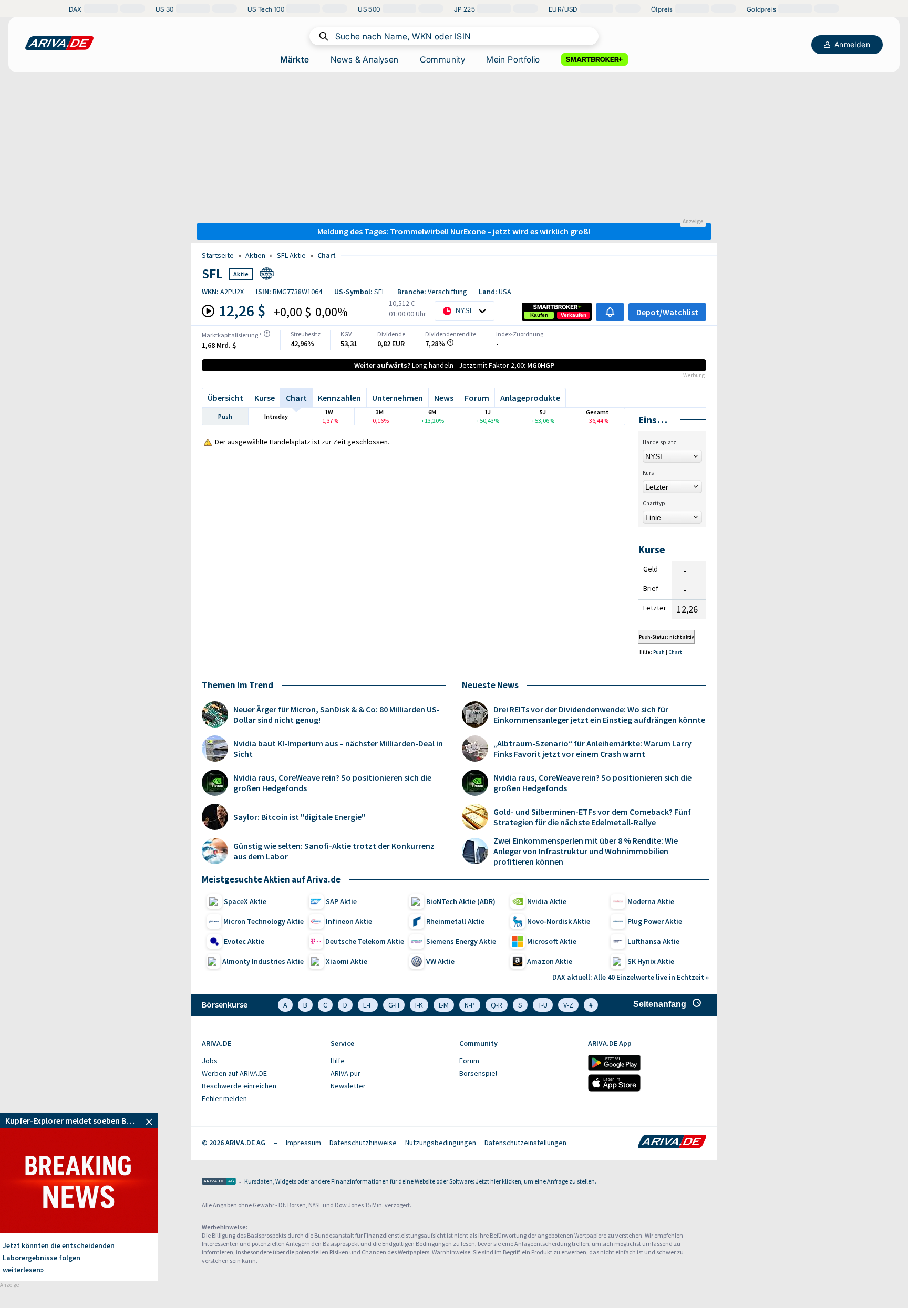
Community (443, 59)
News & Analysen (365, 59)
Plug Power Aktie (654, 921)
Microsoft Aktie (551, 941)
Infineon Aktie (349, 921)
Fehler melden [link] (224, 1098)
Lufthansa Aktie (653, 941)
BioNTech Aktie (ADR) (461, 901)
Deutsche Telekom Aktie (364, 941)
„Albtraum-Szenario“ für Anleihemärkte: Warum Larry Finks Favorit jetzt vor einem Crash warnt (592, 748)
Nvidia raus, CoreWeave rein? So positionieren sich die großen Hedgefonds (332, 782)
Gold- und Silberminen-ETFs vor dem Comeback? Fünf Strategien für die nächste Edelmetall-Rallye (592, 816)
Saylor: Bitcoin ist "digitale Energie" (299, 817)
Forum (477, 397)
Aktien (255, 255)
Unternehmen (397, 397)
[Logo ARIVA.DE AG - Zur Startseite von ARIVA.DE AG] (219, 1182)
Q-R (496, 1005)
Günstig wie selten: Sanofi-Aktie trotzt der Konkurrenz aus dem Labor (334, 850)
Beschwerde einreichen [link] (239, 1086)
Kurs (648, 472)
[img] (267, 333)
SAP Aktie (341, 901)
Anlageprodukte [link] (530, 397)
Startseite (218, 255)
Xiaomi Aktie (346, 961)
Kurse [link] (264, 397)
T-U (543, 1005)
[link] (539, 315)
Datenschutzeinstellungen (525, 1142)
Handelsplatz (659, 442)
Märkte (294, 59)
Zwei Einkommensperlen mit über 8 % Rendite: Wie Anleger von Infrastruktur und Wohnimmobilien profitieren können (585, 851)
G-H (393, 1005)
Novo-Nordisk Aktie (558, 921)
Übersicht (225, 397)
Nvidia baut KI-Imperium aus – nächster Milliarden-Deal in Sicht (338, 748)
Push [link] (659, 652)
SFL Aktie (291, 255)
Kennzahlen (339, 397)
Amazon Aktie (549, 961)
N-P (470, 1005)
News (443, 397)
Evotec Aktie (244, 941)
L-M (444, 1005)
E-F (368, 1005)
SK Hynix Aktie (650, 961)
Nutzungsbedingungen (440, 1142)
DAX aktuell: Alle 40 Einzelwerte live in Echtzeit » (630, 977)
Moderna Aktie (650, 901)
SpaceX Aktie (245, 901)
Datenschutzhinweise (363, 1142)
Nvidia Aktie (546, 901)
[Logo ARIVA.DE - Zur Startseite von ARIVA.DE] (672, 1142)
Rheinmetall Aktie (455, 921)
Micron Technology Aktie (263, 921)
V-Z (568, 1005)
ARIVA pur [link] (345, 1073)
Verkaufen (573, 315)
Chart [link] (326, 255)
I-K (419, 1005)
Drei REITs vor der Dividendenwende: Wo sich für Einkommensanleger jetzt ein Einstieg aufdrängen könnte (599, 714)
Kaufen (539, 315)
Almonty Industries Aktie (263, 961)
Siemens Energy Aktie (461, 941)
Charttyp (654, 503)
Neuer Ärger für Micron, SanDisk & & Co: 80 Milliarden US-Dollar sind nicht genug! (336, 714)
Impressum (303, 1142)
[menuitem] (261, 1061)
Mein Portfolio (513, 59)
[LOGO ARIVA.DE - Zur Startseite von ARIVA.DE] (59, 43)
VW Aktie (440, 961)
